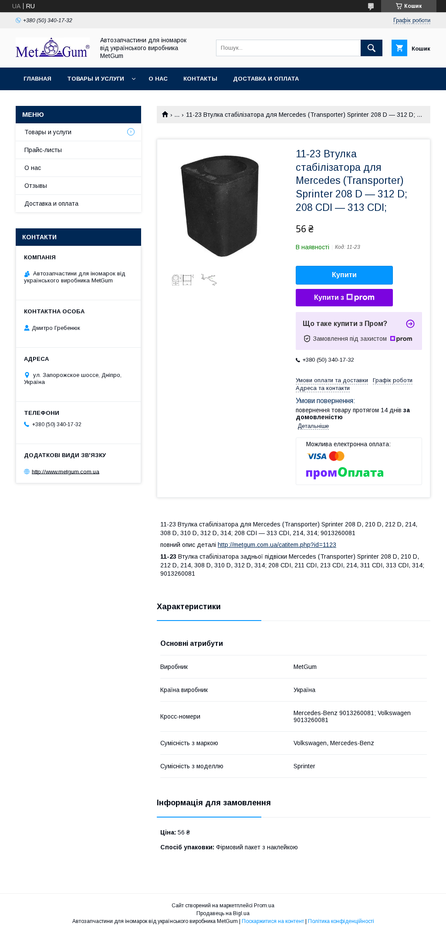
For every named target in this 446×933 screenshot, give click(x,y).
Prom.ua (264, 905)
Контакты (200, 78)
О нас (158, 78)
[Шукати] (371, 48)
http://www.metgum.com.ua (65, 471)
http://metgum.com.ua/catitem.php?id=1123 (277, 544)
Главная (37, 78)
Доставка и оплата (266, 78)
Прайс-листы (43, 149)
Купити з (329, 297)
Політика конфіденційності (341, 921)
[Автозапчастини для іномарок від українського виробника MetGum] (53, 54)
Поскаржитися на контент (273, 921)
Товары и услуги (95, 78)
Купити (344, 274)
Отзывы (35, 185)
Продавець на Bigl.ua (223, 913)
